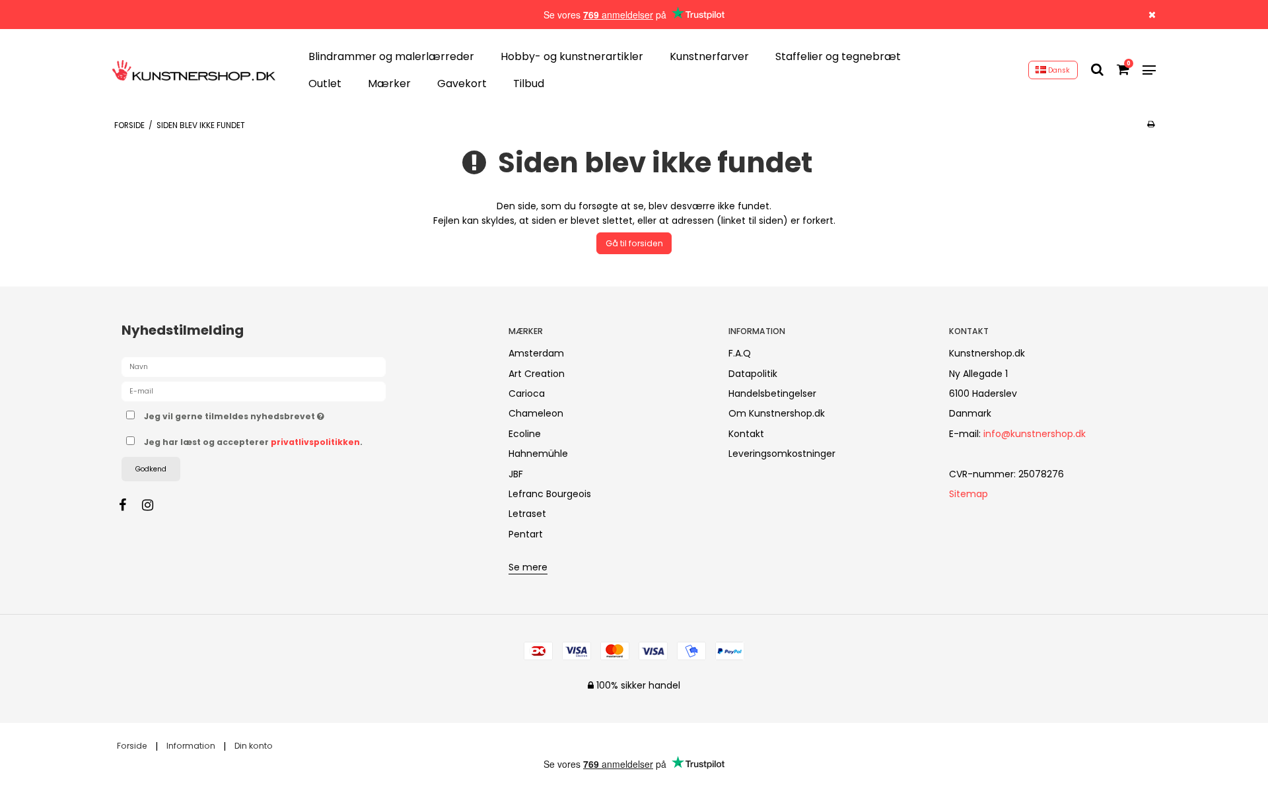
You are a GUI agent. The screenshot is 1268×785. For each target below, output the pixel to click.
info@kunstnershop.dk (1034, 433)
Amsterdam (536, 353)
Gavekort (462, 84)
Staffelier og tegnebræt (838, 56)
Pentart (526, 534)
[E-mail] (254, 390)
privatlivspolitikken (315, 442)
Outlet (324, 84)
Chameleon (536, 413)
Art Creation (537, 373)
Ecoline (525, 433)
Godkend (150, 469)
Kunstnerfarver (709, 56)
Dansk (1058, 70)
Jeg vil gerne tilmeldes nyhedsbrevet (283, 414)
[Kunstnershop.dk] (193, 70)
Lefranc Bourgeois (550, 493)
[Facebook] (129, 505)
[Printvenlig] (1151, 124)
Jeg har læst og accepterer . (253, 442)
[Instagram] (154, 505)
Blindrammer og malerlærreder (391, 56)
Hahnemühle (538, 453)
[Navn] (254, 366)
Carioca (527, 393)
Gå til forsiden (634, 243)
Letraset (527, 513)
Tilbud (528, 84)
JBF (516, 474)
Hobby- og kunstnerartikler (572, 56)
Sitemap (968, 493)
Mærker (389, 84)
